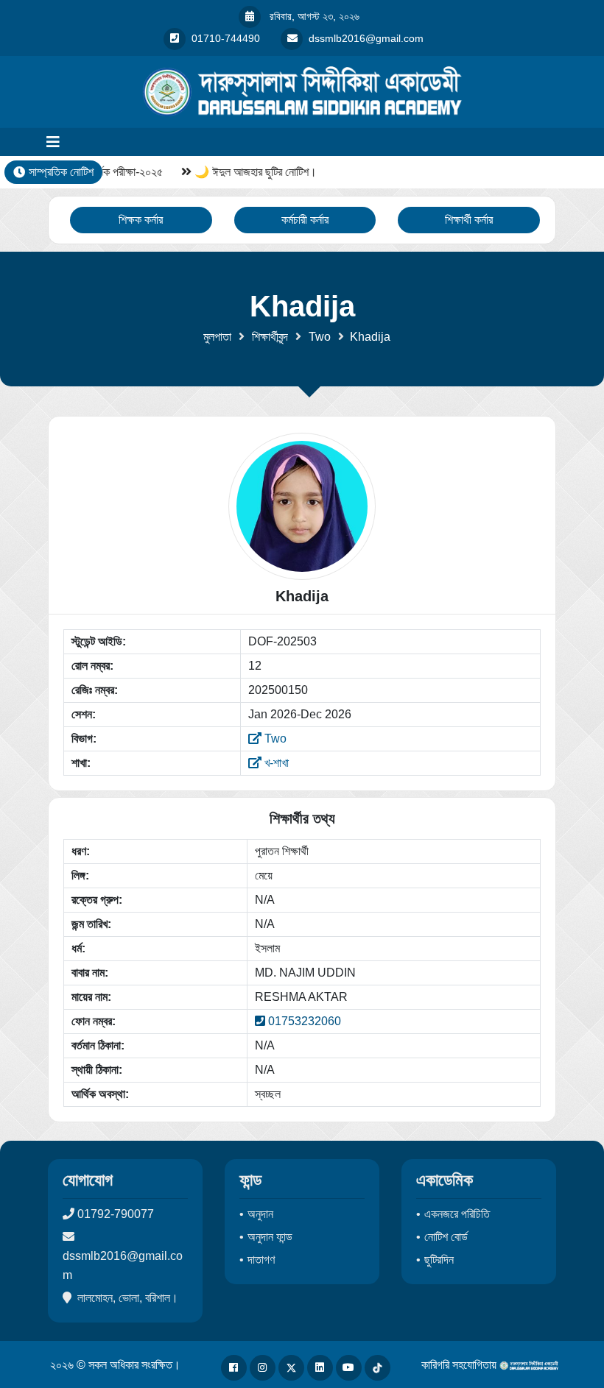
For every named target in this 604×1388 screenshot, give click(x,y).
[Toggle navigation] (53, 142)
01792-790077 (115, 1214)
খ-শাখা (275, 763)
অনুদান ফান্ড (269, 1237)
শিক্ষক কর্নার (141, 219)
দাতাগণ (261, 1259)
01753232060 (304, 1021)
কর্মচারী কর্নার (305, 219)
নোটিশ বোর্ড (446, 1237)
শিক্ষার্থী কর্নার (469, 219)
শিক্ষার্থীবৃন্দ (270, 336)
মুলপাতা (217, 336)
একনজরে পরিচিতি (457, 1214)
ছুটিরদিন (439, 1259)
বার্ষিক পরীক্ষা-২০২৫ (123, 172)
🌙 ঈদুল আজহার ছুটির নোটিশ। (253, 172)
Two (320, 336)
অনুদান (260, 1214)
